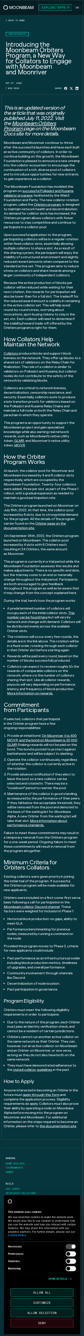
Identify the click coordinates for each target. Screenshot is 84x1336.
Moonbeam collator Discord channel (32, 907)
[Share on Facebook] (65, 88)
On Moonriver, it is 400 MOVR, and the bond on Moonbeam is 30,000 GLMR (42, 740)
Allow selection (42, 1313)
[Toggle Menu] (77, 7)
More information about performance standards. (37, 823)
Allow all (42, 1292)
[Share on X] (71, 88)
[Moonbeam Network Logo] (18, 7)
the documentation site (58, 1126)
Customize (42, 1302)
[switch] (71, 1253)
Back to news (16, 20)
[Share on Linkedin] (76, 88)
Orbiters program (47, 204)
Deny (42, 1323)
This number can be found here (41, 615)
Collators (11, 353)
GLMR (19, 441)
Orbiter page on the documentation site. (35, 525)
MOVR (19, 445)
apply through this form (41, 1095)
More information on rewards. (30, 693)
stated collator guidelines (32, 1070)
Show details (57, 1278)
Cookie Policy (17, 1235)
